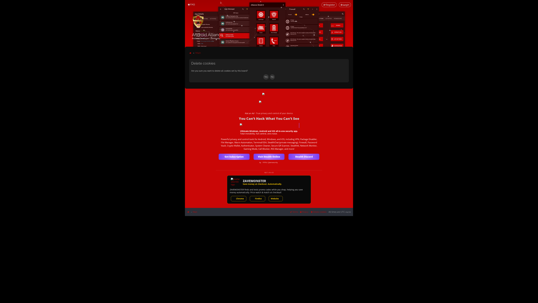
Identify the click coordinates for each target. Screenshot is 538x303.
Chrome (240, 198)
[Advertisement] (269, 235)
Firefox (258, 198)
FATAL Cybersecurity (270, 162)
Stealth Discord (304, 156)
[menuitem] (191, 4)
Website (275, 198)
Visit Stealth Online (269, 156)
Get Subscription (234, 156)
